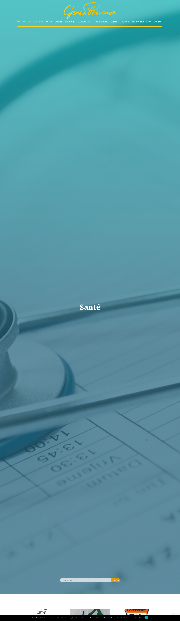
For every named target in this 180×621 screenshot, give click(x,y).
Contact (158, 22)
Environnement (85, 22)
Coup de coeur (34, 22)
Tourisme (125, 22)
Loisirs (114, 22)
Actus (49, 22)
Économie (70, 22)
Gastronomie (101, 22)
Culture (58, 22)
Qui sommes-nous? (141, 22)
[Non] (177, 618)
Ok (146, 618)
